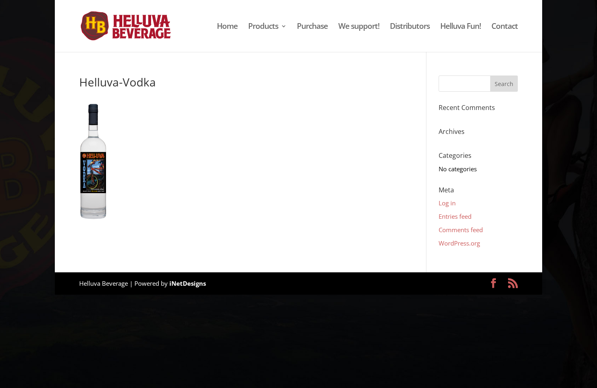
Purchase (312, 27)
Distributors (410, 27)
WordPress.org (459, 243)
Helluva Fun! (460, 27)
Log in (447, 203)
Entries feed (455, 216)
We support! (358, 27)
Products (263, 27)
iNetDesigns (187, 283)
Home (227, 27)
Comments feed (461, 230)
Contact (504, 27)
